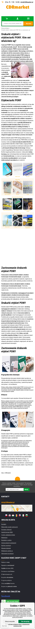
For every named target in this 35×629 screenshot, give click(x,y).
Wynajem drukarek (6, 548)
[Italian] (23, 515)
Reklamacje (4, 537)
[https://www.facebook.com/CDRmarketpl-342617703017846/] (5, 596)
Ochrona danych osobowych (8, 543)
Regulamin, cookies (6, 540)
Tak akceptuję (25, 621)
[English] (9, 515)
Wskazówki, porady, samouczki (9, 527)
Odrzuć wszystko (10, 621)
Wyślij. (26, 489)
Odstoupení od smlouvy (7, 553)
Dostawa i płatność (6, 529)
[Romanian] (16, 515)
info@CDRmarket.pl (26, 2)
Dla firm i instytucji (6, 545)
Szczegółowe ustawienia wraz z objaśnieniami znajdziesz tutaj (17, 625)
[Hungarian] (13, 515)
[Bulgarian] (26, 515)
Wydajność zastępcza (7, 551)
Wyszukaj (28, 23)
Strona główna (5, 28)
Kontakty (3, 524)
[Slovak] (20, 515)
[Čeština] (6, 515)
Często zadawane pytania (8, 535)
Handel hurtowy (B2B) (7, 532)
